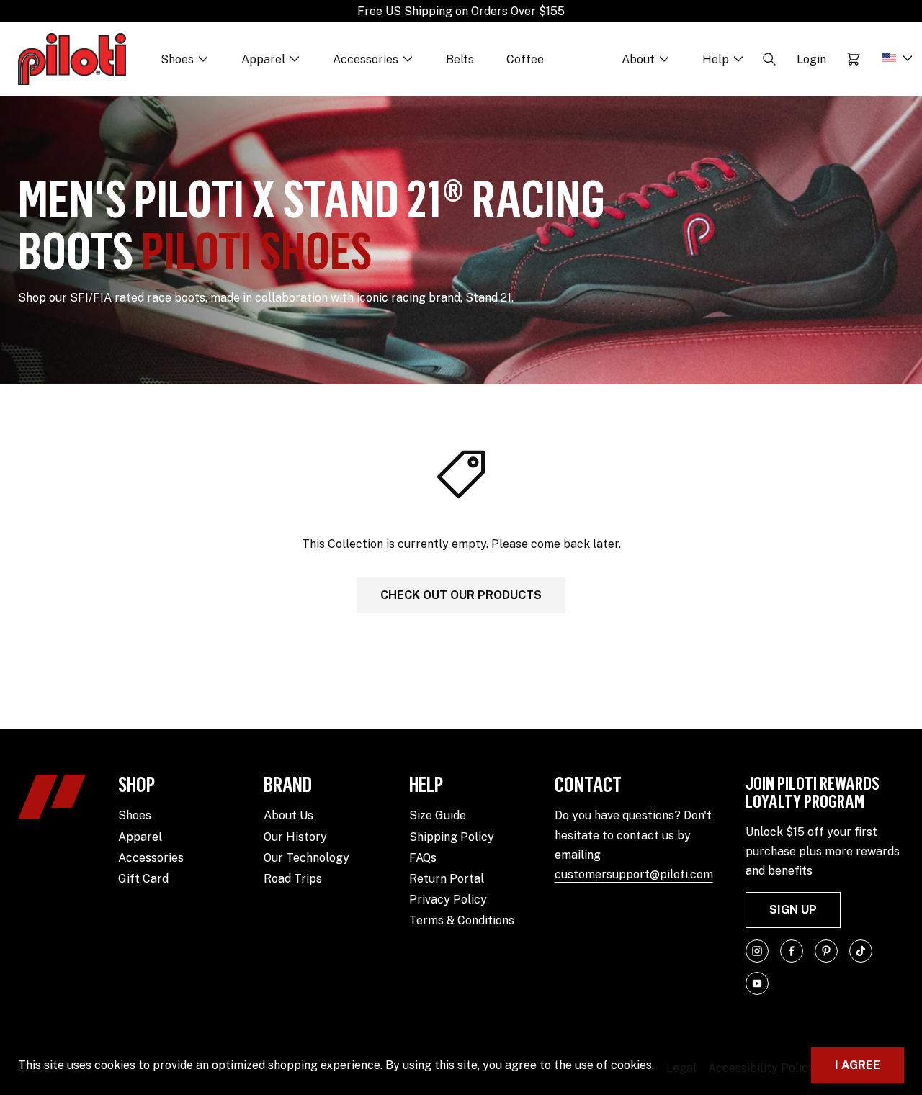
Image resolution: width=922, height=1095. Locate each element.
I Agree (857, 1065)
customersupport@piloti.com (634, 874)
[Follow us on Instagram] (757, 951)
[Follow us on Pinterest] (826, 951)
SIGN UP (793, 909)
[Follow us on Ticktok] (860, 951)
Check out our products (461, 595)
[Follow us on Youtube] (757, 983)
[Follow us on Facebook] (791, 951)
